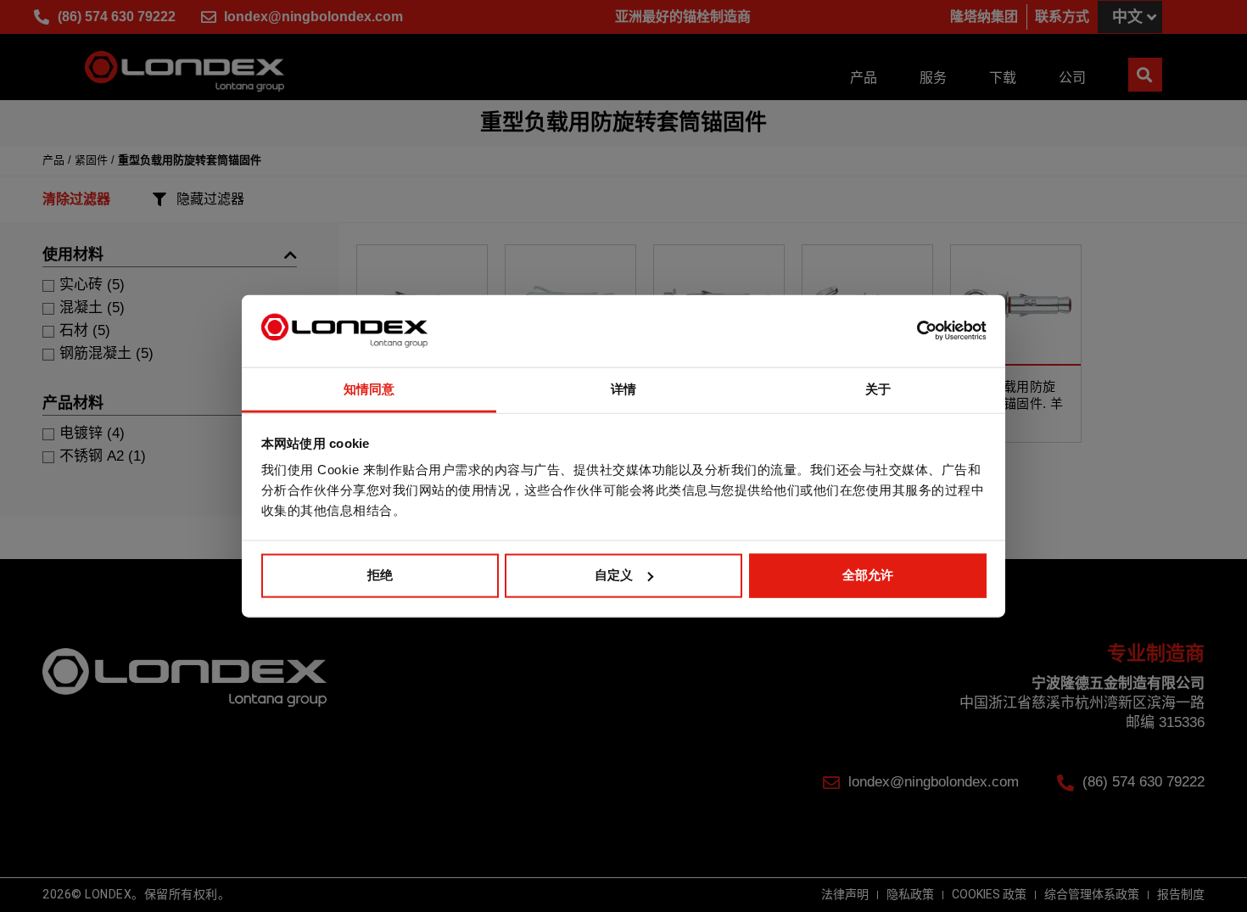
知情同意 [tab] (369, 389)
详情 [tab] (623, 389)
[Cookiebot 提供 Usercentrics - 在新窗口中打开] (912, 331)
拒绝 (380, 575)
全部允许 (867, 575)
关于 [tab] (878, 389)
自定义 (614, 575)
